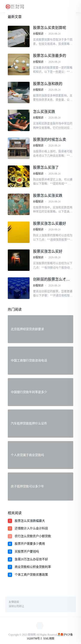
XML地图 (48, 638)
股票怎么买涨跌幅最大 (30, 520)
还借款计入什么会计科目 (31, 528)
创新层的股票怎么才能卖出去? (51, 279)
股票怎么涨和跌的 (47, 84)
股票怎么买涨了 (46, 167)
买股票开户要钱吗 (27, 551)
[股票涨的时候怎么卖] (19, 148)
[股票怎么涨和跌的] (19, 92)
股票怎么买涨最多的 (49, 56)
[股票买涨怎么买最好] (19, 232)
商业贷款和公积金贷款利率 (33, 567)
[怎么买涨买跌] (19, 120)
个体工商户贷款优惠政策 (31, 574)
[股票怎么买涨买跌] (19, 204)
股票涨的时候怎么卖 (49, 140)
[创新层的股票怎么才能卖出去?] (19, 288)
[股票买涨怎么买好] (19, 260)
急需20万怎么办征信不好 (31, 559)
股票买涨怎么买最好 (49, 224)
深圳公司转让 (16, 606)
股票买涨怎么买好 (47, 251)
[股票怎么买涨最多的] (19, 64)
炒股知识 (38, 33)
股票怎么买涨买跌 (47, 196)
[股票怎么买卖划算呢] (19, 36)
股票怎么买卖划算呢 (49, 28)
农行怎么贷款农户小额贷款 (33, 536)
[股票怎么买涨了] (19, 176)
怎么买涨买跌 (44, 112)
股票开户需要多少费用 (30, 543)
